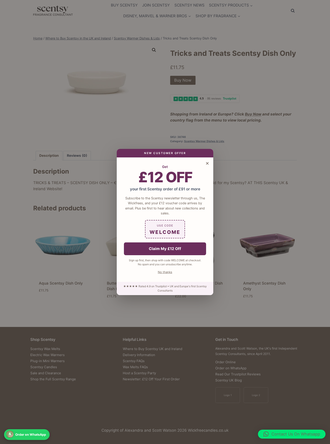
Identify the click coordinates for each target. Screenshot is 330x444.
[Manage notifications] (9, 434)
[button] (292, 434)
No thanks (165, 272)
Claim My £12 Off (165, 248)
